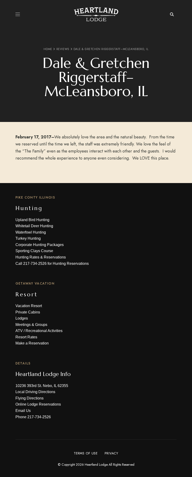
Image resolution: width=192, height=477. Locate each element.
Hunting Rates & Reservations (40, 257)
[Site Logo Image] (96, 14)
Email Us (23, 411)
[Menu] (17, 14)
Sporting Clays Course (34, 251)
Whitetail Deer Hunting (34, 226)
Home (48, 49)
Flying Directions (29, 398)
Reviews (62, 49)
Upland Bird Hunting (32, 220)
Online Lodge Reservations (38, 404)
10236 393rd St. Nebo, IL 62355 (41, 386)
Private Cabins (27, 312)
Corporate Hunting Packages (39, 245)
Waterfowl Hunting (30, 232)
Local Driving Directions (35, 392)
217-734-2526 (35, 264)
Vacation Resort (28, 306)
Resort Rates (26, 337)
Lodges (21, 318)
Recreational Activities (44, 331)
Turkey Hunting (28, 238)
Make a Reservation (32, 343)
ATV (19, 331)
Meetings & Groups (31, 325)
